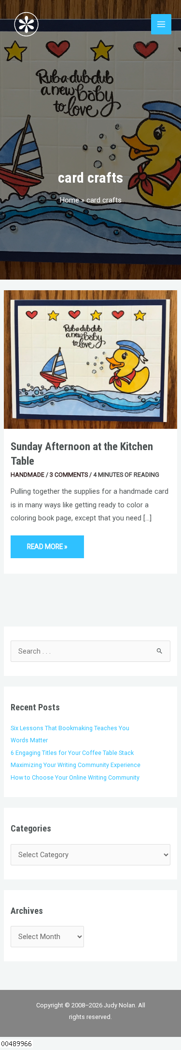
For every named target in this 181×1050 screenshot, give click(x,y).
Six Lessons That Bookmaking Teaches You (70, 728)
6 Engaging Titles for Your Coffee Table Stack (72, 752)
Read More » (47, 542)
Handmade (27, 474)
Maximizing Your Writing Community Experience (75, 764)
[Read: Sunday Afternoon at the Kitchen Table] (90, 359)
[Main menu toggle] (161, 24)
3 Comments (69, 474)
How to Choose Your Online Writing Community (75, 777)
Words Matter (29, 740)
